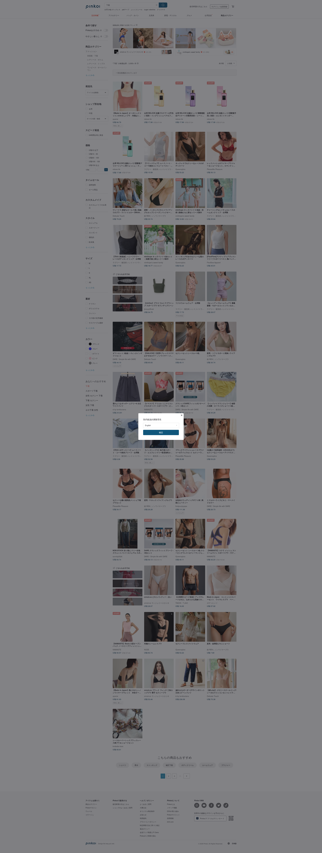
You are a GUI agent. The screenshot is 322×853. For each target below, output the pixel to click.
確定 (161, 432)
